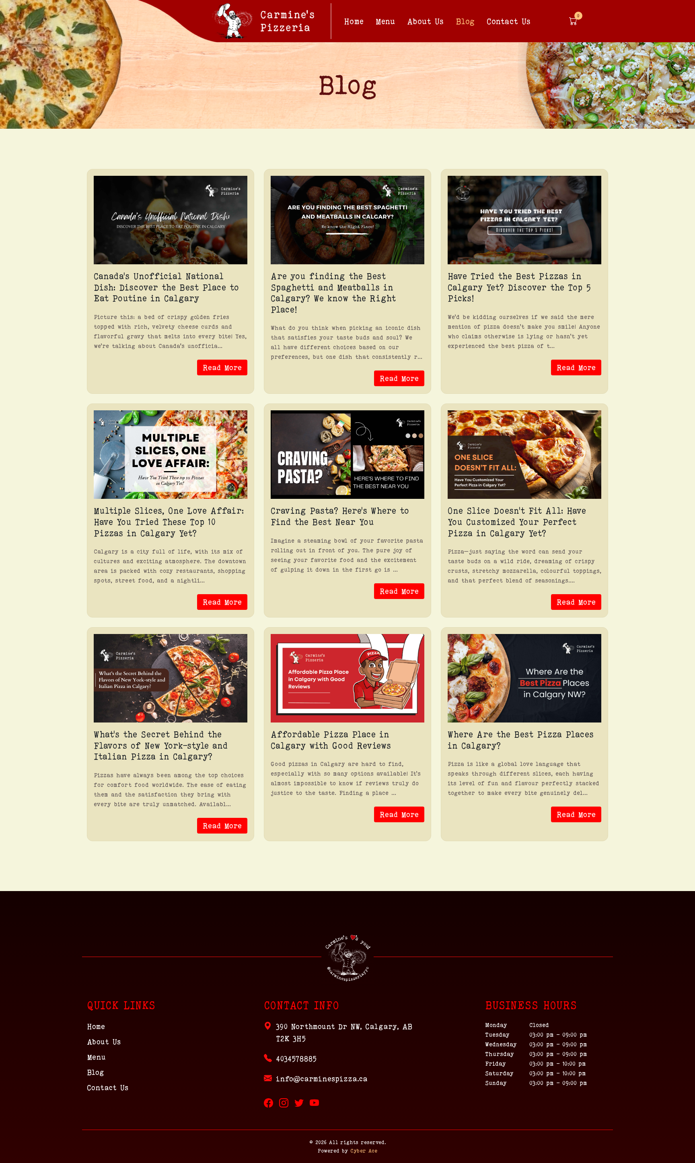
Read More (222, 367)
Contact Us (509, 21)
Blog (465, 21)
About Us (425, 21)
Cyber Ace (363, 1150)
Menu (385, 21)
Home (354, 21)
